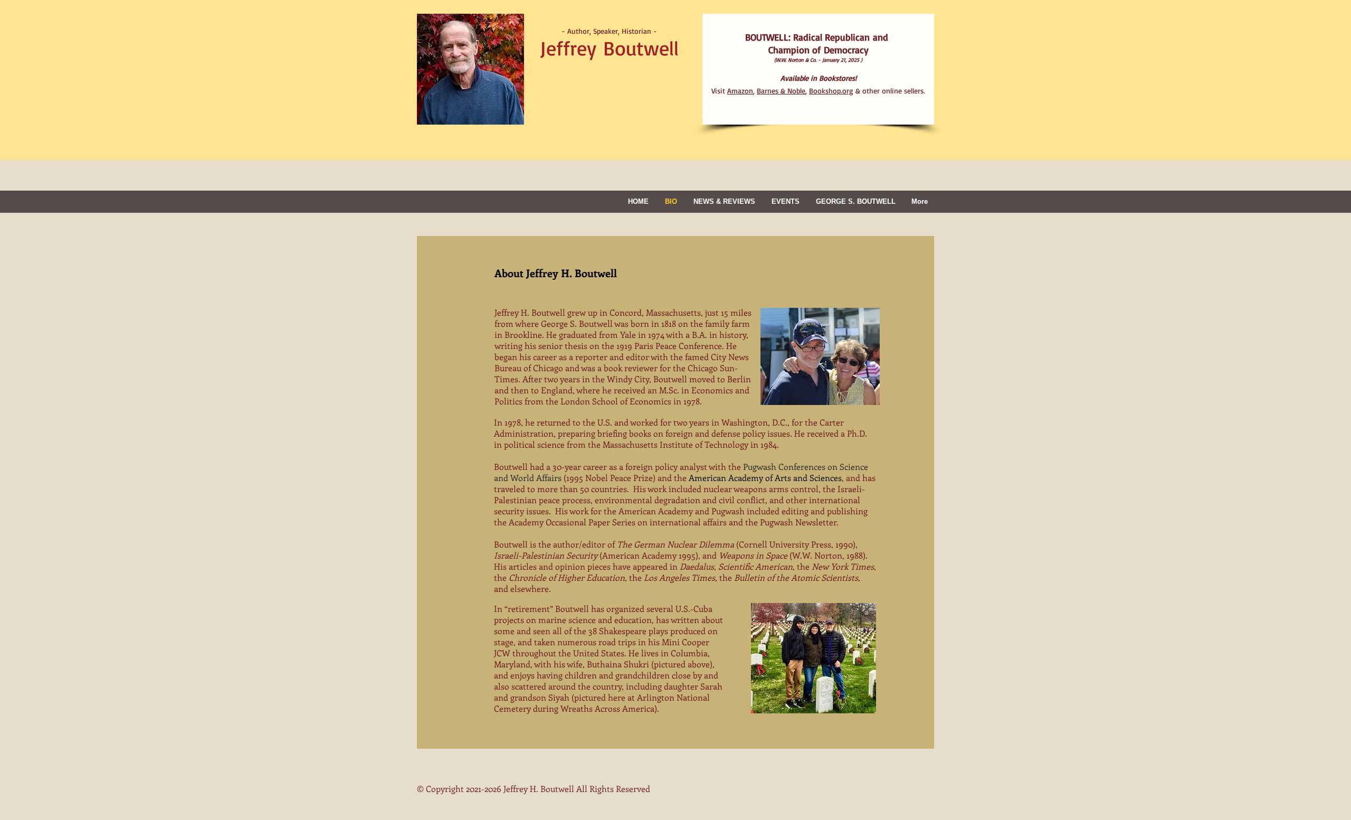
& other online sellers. (867, 90)
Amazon (740, 90)
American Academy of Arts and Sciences (765, 477)
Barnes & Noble (781, 90)
